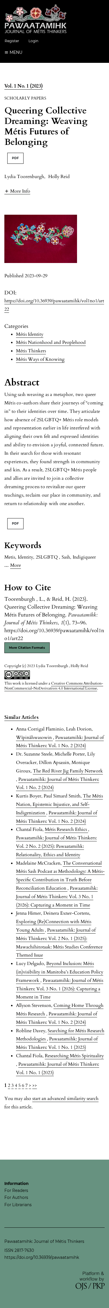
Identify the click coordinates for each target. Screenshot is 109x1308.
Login (33, 41)
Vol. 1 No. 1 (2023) (23, 86)
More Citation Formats (27, 648)
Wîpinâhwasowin (34, 737)
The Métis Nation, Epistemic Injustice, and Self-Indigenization (59, 804)
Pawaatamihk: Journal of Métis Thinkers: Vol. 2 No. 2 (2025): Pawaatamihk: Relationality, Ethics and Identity (56, 846)
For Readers (16, 1190)
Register (12, 41)
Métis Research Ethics (66, 829)
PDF (15, 158)
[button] (17, 191)
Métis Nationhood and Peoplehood (51, 342)
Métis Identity (29, 334)
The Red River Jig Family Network (68, 771)
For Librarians (18, 1204)
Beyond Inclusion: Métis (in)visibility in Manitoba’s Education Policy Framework (59, 972)
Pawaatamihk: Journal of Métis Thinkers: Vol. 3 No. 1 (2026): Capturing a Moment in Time (57, 896)
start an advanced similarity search (65, 1098)
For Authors (16, 1197)
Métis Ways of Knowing (40, 359)
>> (34, 1085)
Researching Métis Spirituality (74, 1056)
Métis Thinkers (31, 351)
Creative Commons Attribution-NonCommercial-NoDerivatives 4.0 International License (53, 686)
